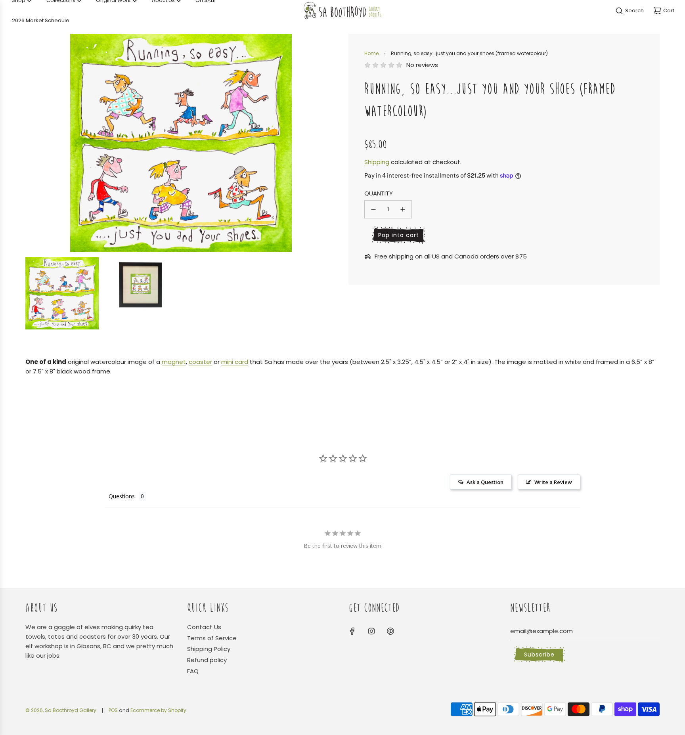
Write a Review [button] (553, 482)
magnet (174, 362)
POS (113, 710)
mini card (234, 362)
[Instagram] (371, 631)
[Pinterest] (390, 631)
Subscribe (539, 654)
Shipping (376, 162)
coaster (200, 362)
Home (371, 53)
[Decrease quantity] (373, 209)
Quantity (378, 193)
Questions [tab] (122, 496)
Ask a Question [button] (485, 482)
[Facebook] (352, 631)
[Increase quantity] (402, 209)
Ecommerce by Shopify (158, 710)
